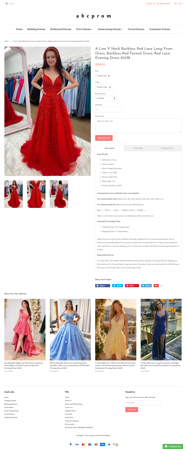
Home (19, 29)
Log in (149, 3)
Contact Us (69, 407)
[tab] (109, 148)
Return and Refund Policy (74, 404)
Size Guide (68, 414)
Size (97, 71)
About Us (68, 401)
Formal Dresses (136, 29)
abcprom (92, 435)
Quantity (98, 104)
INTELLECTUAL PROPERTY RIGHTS (79, 428)
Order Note (99, 116)
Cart (180, 3)
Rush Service (100, 93)
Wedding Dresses (36, 29)
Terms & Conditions (72, 421)
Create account (163, 3)
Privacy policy (69, 424)
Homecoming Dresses (109, 29)
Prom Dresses (83, 29)
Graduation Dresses (159, 29)
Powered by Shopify (103, 435)
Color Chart (69, 417)
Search (67, 397)
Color (97, 82)
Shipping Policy (70, 411)
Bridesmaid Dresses (60, 29)
